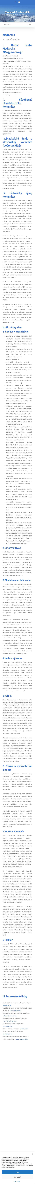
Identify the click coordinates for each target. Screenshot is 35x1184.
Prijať (17, 1172)
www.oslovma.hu (16, 1011)
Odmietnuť (17, 1177)
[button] (32, 1154)
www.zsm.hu (24, 1029)
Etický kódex (17, 1181)
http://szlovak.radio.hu (10, 1016)
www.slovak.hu (7, 1034)
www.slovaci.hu (7, 1026)
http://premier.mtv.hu (9, 1021)
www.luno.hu (7, 1005)
